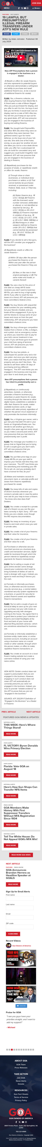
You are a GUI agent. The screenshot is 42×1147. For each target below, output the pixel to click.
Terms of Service (21, 1097)
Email (26, 34)
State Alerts (8, 743)
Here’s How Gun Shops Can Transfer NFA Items (20, 788)
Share (7, 34)
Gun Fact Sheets (21, 1094)
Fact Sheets (15, 14)
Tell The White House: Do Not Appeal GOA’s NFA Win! (20, 838)
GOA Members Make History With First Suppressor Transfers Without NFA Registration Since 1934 (19, 813)
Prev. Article (9, 712)
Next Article (33, 712)
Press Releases (21, 1067)
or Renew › (36, 8)
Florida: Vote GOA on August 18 (16, 767)
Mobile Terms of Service (15, 1139)
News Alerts (21, 1081)
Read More (11, 734)
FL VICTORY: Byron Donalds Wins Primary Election (21, 747)
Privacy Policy (21, 1100)
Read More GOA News (21, 855)
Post (16, 34)
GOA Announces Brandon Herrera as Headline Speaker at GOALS (18, 874)
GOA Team (21, 1064)
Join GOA (36, 3)
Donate (21, 1084)
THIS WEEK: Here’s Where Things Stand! (20, 726)
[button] (7, 1050)
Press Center (8, 805)
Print (35, 34)
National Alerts (9, 722)
